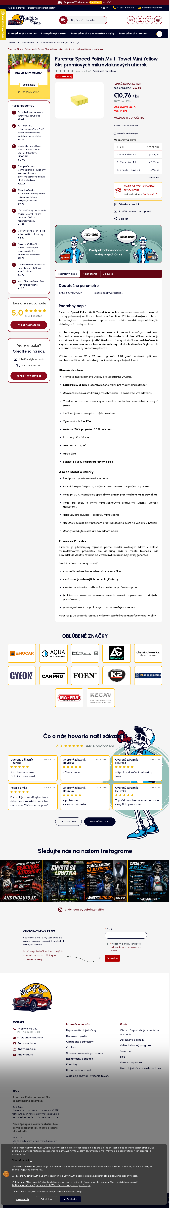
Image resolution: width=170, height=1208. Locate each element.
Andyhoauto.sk (26, 1043)
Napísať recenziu (100, 821)
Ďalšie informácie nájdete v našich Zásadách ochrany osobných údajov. (51, 1185)
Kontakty (72, 1064)
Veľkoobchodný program (135, 1045)
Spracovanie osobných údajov (85, 1053)
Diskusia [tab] (108, 273)
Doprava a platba (77, 1036)
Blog (122, 1056)
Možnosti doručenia (129, 117)
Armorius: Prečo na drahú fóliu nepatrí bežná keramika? (31, 1099)
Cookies (71, 1047)
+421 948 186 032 (28, 1030)
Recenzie (125, 1051)
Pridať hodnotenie (28, 324)
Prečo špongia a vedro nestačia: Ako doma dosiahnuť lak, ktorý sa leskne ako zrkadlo (35, 1127)
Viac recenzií (68, 821)
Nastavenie (22, 1199)
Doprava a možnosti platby (41, 7)
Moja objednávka (16, 7)
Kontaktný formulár (29, 375)
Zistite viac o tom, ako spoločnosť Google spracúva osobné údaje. (47, 1191)
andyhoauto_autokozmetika (84, 909)
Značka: (128, 83)
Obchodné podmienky (80, 1041)
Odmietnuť (47, 1199)
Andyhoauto (25, 1054)
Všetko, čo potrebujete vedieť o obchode (139, 1032)
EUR (131, 20)
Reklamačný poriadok (79, 1058)
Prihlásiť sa (112, 958)
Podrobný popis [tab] (68, 273)
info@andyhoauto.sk (30, 1037)
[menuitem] (21, 33)
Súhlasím (72, 1199)
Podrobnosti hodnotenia (104, 71)
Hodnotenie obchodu (79, 1070)
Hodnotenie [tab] (90, 273)
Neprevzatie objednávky (81, 1030)
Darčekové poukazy (132, 1039)
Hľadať (63, 20)
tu (31, 1160)
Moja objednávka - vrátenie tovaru (87, 1075)
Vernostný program (132, 1062)
